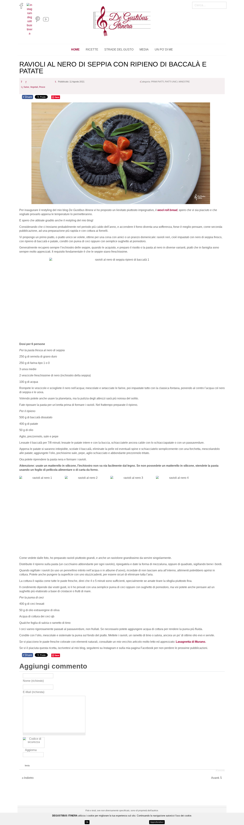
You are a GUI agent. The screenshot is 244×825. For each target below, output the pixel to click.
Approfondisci (157, 822)
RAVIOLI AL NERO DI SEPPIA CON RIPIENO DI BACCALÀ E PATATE (112, 67)
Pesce (42, 87)
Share (27, 96)
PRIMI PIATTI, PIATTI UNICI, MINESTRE (170, 81)
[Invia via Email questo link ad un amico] (27, 81)
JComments (220, 770)
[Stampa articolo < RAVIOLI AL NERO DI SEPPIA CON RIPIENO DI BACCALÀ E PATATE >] (22, 81)
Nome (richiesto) (33, 680)
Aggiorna (31, 750)
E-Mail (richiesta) (33, 691)
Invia (27, 765)
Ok (87, 822)
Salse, (27, 87)
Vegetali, (34, 87)
